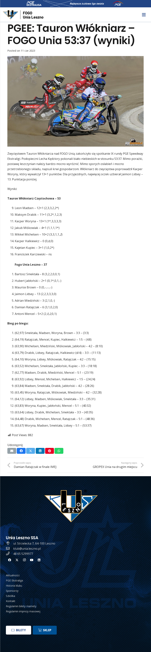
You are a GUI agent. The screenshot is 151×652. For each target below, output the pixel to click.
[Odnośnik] (23, 14)
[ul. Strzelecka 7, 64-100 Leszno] (9, 543)
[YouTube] (31, 560)
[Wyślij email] (11, 451)
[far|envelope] (9, 548)
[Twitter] (17, 560)
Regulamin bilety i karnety (21, 606)
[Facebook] (9, 560)
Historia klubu (14, 585)
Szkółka (10, 596)
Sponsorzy (12, 590)
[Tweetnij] (30, 451)
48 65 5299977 (23, 554)
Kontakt (10, 601)
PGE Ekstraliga (14, 580)
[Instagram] (24, 560)
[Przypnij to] (49, 451)
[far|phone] (9, 553)
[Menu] (144, 14)
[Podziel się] (21, 451)
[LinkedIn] (39, 560)
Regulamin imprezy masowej (23, 611)
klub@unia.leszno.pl (27, 549)
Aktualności (13, 575)
